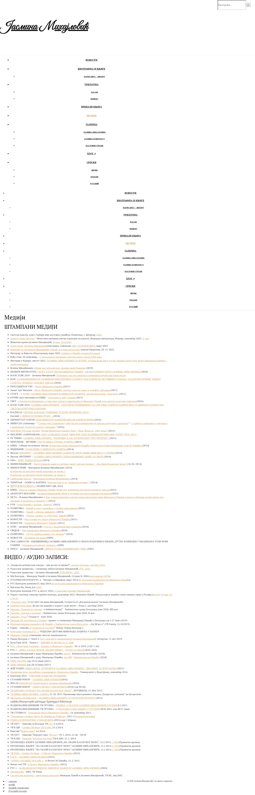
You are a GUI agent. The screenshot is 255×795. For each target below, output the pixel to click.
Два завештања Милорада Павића (41, 530)
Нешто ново (27, 731)
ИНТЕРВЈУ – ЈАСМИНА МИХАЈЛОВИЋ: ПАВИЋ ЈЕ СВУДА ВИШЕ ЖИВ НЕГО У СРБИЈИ (67, 452)
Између (94, 99)
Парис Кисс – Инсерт (94, 76)
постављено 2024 (99, 576)
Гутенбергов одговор (42, 627)
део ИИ (68, 657)
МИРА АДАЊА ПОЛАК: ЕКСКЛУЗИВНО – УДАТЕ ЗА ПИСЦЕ (52, 650)
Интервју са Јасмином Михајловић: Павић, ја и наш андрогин (44, 349)
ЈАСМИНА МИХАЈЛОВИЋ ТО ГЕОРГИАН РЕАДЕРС (67, 697)
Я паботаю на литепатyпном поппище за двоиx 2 (37, 475)
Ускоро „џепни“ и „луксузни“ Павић (46, 515)
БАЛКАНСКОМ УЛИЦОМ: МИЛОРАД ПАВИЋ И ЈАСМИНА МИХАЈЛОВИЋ (59, 768)
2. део (145, 338)
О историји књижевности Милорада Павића (105, 579)
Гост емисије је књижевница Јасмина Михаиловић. (68, 638)
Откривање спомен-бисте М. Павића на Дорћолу (38, 716)
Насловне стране (94, 146)
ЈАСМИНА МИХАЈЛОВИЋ (46, 679)
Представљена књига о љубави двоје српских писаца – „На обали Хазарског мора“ (80, 464)
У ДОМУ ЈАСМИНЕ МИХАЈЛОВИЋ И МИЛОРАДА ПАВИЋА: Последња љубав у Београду (70, 393)
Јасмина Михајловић (44, 26)
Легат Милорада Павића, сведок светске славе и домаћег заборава (72, 390)
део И (67, 653)
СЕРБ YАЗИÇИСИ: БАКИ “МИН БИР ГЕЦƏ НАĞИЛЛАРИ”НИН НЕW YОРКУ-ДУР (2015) (89, 434)
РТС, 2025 (84, 568)
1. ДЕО (115, 742)
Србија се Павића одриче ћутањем (80, 353)
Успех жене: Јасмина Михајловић (28, 345)
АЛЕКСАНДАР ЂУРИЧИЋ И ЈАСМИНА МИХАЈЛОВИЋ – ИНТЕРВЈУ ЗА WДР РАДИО (71, 668)
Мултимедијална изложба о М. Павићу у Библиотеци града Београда (49, 624)
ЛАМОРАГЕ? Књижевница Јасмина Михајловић (45, 683)
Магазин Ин (17, 771)
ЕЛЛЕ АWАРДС (18, 661)
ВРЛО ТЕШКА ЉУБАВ (30, 460)
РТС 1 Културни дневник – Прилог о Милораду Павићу (41, 646)
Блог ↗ (91, 153)
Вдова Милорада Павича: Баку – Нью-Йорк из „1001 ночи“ (74, 430)
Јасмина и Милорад (94, 139)
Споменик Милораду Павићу (41, 523)
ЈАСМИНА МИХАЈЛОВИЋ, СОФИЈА (30, 694)
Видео (155, 594)
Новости (91, 59)
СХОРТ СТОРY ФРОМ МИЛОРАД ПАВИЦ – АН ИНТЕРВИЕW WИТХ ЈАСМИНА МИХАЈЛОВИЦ (89, 371)
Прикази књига (91, 106)
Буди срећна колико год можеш (45, 534)
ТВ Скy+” (54, 734)
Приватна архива (84, 716)
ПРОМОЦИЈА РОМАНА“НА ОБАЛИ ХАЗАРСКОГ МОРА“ (41, 690)
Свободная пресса (20, 478)
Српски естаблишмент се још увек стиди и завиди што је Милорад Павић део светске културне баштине (78, 401)
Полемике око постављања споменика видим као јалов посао (91, 375)
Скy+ (51, 723)
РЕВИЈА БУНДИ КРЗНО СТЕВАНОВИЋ (32, 720)
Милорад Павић (19, 635)
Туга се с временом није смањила (62, 526)
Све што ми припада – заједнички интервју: (35, 775)
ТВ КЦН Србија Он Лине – (26, 753)
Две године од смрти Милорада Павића (47, 519)
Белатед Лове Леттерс (22, 338)
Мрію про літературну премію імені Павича (59, 368)
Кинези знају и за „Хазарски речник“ (68, 482)
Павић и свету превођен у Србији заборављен (52, 508)
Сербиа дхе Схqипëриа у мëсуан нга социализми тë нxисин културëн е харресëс (83, 423)
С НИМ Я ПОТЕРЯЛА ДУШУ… (36, 416)
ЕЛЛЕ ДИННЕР (18, 664)
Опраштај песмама (35, 537)
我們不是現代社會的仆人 (23, 486)
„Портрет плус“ (19, 602)
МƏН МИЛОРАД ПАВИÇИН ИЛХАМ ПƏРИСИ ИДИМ (65, 419)
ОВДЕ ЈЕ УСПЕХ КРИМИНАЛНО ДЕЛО (66, 548)
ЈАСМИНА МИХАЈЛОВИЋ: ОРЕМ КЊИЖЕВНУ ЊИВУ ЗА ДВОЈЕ (69, 456)
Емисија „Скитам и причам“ (26, 613)
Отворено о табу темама (62, 397)
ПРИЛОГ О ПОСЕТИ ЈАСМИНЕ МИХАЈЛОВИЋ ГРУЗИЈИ (87, 705)
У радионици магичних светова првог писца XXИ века (71, 357)
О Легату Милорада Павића (57, 753)
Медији (91, 115)
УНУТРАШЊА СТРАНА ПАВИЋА (56, 441)
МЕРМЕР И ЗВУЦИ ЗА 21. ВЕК (57, 642)
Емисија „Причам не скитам (26, 609)
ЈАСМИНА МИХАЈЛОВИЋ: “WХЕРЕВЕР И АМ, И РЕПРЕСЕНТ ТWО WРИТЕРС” (66, 438)
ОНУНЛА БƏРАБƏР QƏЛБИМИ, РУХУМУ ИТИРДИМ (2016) (56, 412)
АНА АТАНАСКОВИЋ (83, 345)
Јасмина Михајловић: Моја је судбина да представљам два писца (74, 493)
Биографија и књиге (91, 68)
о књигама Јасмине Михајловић (72, 590)
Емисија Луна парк (20, 605)
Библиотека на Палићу (87, 657)
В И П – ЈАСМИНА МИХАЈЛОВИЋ (29, 757)
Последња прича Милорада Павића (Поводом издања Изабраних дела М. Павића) (95, 445)
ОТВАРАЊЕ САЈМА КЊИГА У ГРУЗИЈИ (78, 709)
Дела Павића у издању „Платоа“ (35, 504)
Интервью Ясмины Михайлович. (52, 478)
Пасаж (94, 92)
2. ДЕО (115, 745)
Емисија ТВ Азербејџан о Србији (28, 620)
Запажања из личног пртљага (39, 545)
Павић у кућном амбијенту (41, 512)
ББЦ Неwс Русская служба (25, 430)
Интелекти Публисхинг (23, 697)
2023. (39, 587)
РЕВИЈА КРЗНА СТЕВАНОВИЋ (49, 686)
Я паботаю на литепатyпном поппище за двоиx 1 (37, 471)
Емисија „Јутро (18, 616)
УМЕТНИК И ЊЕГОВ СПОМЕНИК (47, 675)
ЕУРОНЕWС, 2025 (69, 572)
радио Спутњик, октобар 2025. (88, 565)
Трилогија (91, 84)
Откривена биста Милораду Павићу (48, 712)
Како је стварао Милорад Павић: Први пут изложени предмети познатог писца (64, 489)
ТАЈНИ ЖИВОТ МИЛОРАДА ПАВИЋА (46, 449)
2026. (99, 334)
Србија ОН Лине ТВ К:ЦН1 (37, 727)
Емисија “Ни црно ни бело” (37, 738)
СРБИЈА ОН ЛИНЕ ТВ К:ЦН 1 (27, 760)
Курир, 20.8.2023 (62, 342)
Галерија (91, 124)
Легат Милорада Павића (49, 386)
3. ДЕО (115, 749)
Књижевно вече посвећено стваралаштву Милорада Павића (44, 672)
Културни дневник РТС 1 (24, 631)
